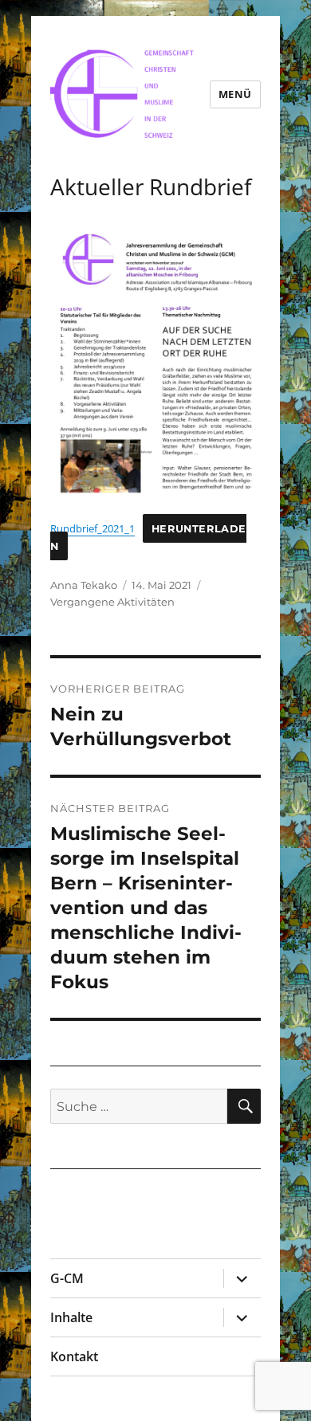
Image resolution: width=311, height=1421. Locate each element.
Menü (235, 94)
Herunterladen (148, 537)
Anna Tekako (83, 585)
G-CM (67, 1278)
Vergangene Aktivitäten (112, 601)
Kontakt (74, 1356)
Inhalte (71, 1317)
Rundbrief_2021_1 (92, 528)
